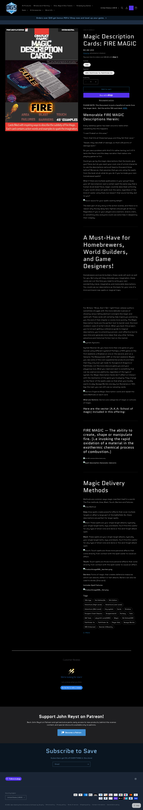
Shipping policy (85, 804)
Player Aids (116, 622)
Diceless (128, 609)
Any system (109, 609)
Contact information (98, 804)
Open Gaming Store (17, 805)
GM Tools (88, 618)
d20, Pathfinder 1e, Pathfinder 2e (99, 73)
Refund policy (50, 804)
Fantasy (123, 613)
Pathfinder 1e (90, 622)
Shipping (86, 53)
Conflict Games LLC (89, 30)
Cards (119, 609)
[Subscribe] (88, 764)
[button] (42, 5)
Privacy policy (61, 804)
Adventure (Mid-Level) (93, 609)
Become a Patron (73, 732)
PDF (87, 65)
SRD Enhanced (90, 627)
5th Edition (113, 600)
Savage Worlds (129, 622)
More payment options (106, 100)
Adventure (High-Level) (93, 605)
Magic (116, 618)
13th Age (88, 600)
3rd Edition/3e (100, 600)
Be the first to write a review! (71, 688)
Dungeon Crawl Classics (93, 613)
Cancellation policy (113, 804)
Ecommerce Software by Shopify (33, 805)
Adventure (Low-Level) (113, 605)
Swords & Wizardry (106, 627)
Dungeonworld (111, 613)
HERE (125, 108)
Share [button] (87, 633)
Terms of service (73, 804)
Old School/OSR (127, 618)
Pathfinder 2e (103, 622)
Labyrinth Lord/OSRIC (103, 618)
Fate (131, 613)
